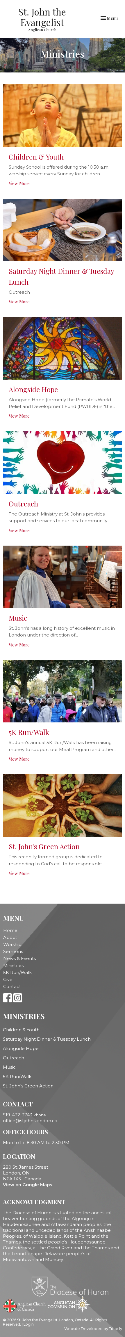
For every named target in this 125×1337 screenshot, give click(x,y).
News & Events (19, 958)
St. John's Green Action (28, 1086)
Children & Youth (21, 1029)
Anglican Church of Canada (24, 1305)
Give (7, 979)
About (10, 937)
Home (10, 930)
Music (9, 1067)
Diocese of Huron (72, 1286)
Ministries (13, 965)
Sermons (13, 951)
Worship (12, 944)
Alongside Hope (21, 1048)
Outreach (13, 1058)
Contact (12, 986)
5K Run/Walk (17, 972)
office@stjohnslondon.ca (30, 1120)
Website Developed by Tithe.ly (93, 1328)
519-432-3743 (17, 1115)
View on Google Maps (27, 1184)
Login (29, 1324)
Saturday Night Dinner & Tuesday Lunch (47, 1039)
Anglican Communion (69, 1304)
